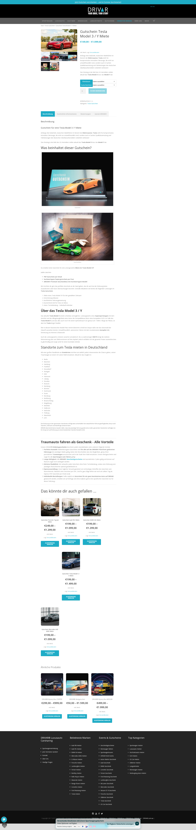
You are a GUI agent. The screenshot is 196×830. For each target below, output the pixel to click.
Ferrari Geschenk (106, 773)
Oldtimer (71, 21)
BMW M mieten (76, 752)
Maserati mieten (76, 780)
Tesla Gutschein (50, 26)
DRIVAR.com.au (148, 818)
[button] (4, 825)
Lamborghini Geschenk (108, 780)
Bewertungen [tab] (86, 114)
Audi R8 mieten (76, 745)
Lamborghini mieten (78, 766)
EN (151, 6)
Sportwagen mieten (136, 745)
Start (42, 26)
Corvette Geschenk (107, 770)
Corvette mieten (76, 787)
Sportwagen (47, 21)
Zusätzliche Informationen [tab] (67, 114)
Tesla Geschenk (106, 801)
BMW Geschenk (106, 766)
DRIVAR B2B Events (107, 756)
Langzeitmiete (96, 21)
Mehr (147, 21)
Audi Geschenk (105, 763)
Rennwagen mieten (136, 770)
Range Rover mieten (78, 783)
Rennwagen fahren (107, 749)
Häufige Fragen (47, 762)
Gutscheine (109, 21)
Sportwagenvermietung (50, 748)
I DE (153, 6)
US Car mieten (134, 759)
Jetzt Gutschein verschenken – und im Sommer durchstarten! (98, 2)
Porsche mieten (76, 763)
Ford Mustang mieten (78, 790)
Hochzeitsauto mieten (137, 752)
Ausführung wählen (50, 543)
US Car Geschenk (106, 804)
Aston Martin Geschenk (108, 759)
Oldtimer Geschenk (107, 797)
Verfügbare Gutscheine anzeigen (120, 824)
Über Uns (138, 21)
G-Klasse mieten (76, 759)
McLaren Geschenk (107, 783)
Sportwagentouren (107, 752)
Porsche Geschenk (107, 794)
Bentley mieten (76, 773)
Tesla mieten (75, 794)
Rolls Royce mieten (77, 777)
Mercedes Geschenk (107, 787)
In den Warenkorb (97, 91)
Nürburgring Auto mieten (138, 773)
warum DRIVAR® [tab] (101, 114)
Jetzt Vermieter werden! (50, 752)
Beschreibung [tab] (48, 114)
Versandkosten (94, 52)
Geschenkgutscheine (74, 459)
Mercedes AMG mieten (79, 756)
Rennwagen (82, 21)
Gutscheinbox (86, 85)
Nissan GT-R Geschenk (108, 790)
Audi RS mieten (76, 749)
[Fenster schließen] (137, 823)
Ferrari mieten (76, 770)
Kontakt (45, 755)
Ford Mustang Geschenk (109, 777)
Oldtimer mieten (135, 763)
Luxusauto (60, 21)
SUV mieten (133, 756)
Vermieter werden (124, 21)
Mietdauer (86, 81)
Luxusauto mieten (136, 749)
